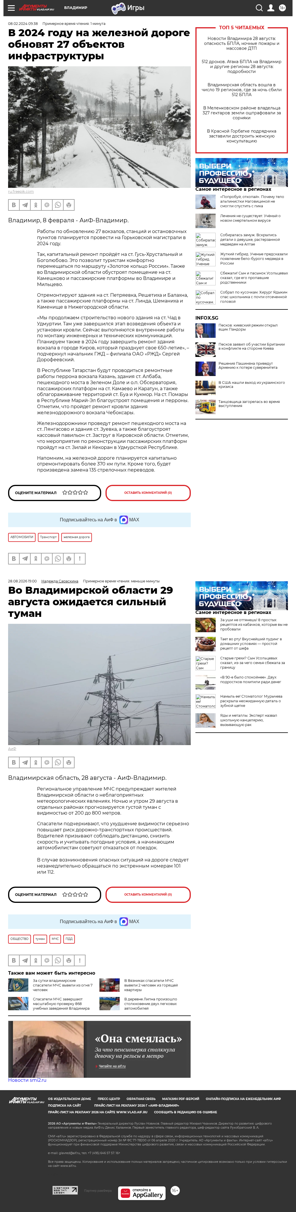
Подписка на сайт (64, 1106)
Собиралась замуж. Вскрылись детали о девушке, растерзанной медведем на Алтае (250, 239)
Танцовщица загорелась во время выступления (249, 404)
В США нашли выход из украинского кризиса (252, 385)
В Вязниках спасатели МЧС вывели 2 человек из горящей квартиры (151, 985)
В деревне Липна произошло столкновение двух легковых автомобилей (150, 1004)
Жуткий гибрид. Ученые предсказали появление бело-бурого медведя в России (254, 258)
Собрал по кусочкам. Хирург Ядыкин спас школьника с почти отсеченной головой (253, 297)
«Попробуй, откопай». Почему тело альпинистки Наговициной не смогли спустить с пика (252, 201)
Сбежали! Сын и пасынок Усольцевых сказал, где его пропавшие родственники (254, 278)
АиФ (12, 749)
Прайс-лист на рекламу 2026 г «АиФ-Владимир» (136, 1106)
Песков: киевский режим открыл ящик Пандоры (248, 327)
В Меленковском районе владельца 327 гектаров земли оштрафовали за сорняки (242, 113)
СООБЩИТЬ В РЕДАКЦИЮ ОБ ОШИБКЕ (185, 1112)
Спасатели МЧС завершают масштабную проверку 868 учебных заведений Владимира (61, 1004)
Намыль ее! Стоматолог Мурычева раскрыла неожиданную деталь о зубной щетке (251, 701)
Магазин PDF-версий (180, 1099)
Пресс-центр (109, 1099)
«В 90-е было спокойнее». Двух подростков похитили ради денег (250, 679)
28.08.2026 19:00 (22, 581)
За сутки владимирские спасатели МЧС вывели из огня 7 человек (62, 985)
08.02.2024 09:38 (23, 23)
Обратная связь (141, 1099)
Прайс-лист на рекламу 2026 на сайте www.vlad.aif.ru (97, 1112)
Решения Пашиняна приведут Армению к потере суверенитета (248, 366)
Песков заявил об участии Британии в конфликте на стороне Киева (252, 346)
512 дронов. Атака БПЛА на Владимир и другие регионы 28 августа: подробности (242, 66)
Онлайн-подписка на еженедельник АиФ (243, 1099)
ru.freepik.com (21, 191)
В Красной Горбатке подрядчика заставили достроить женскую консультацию (241, 136)
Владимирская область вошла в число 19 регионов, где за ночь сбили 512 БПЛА (242, 89)
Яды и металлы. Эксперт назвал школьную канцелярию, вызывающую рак (248, 720)
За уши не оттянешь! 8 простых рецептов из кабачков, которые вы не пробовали (254, 624)
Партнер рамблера (98, 1190)
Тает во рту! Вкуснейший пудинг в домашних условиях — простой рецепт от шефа (251, 643)
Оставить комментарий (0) (148, 493)
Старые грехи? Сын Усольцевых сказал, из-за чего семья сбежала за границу (252, 663)
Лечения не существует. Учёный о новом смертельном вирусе (250, 218)
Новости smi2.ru (27, 1080)
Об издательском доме (69, 1099)
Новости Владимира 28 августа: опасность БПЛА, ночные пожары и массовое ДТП (242, 43)
